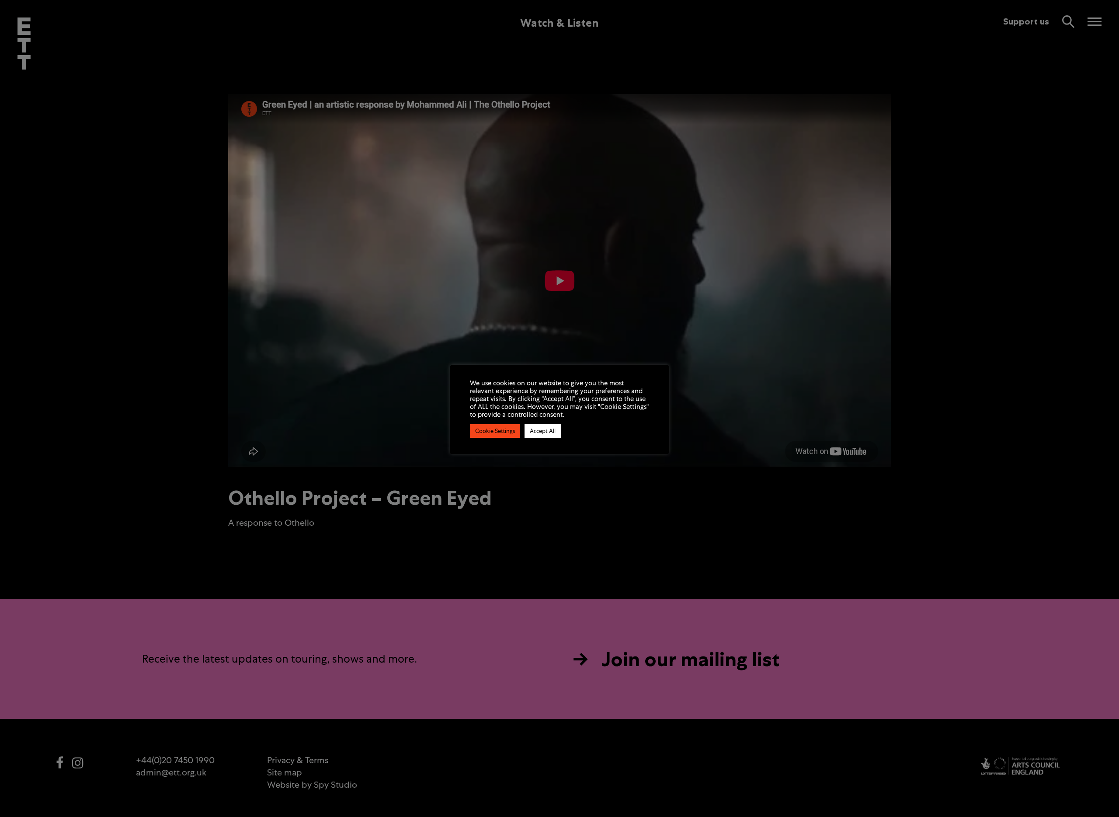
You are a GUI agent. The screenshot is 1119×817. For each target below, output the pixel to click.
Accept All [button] (543, 431)
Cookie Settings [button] (495, 431)
